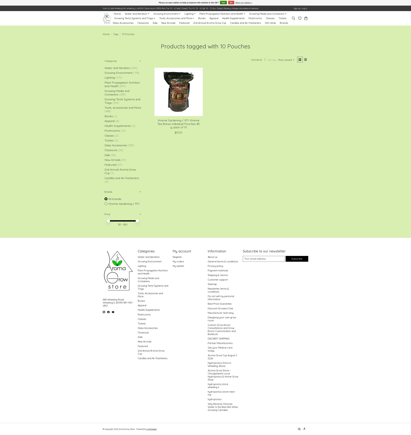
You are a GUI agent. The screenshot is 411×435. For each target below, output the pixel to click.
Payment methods (218, 270)
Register (177, 256)
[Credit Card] (299, 429)
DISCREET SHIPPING (218, 338)
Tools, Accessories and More (123, 107)
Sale (155, 22)
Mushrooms (255, 18)
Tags (115, 34)
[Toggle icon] (293, 18)
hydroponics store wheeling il (218, 386)
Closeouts (143, 22)
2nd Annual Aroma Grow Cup (209, 22)
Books (202, 18)
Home (117, 13)
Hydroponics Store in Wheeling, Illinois (219, 364)
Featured (184, 22)
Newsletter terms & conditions (218, 290)
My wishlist (178, 265)
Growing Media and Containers (117, 92)
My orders (178, 261)
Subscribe (296, 258)
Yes (223, 3)
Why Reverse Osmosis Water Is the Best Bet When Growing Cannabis (223, 407)
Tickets (283, 18)
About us (212, 256)
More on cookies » (244, 3)
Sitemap (212, 284)
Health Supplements (233, 18)
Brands (284, 22)
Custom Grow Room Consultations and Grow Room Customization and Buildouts (222, 329)
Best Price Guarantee (220, 303)
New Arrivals (168, 22)
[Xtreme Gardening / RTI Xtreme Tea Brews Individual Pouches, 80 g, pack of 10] (178, 92)
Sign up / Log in (300, 8)
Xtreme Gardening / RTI (124, 203)
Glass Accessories (123, 22)
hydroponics (215, 399)
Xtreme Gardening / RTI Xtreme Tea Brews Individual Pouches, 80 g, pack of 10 (178, 123)
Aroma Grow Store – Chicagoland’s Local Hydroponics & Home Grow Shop (223, 375)
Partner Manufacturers (220, 343)
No (231, 3)
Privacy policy (215, 265)
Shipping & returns (218, 275)
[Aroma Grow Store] (107, 18)
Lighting (110, 77)
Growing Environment (118, 72)
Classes (270, 18)
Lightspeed (152, 429)
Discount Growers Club (220, 308)
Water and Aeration (117, 68)
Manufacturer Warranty (221, 312)
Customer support (218, 279)
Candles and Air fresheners (245, 22)
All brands (114, 199)
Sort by (272, 59)
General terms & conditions (223, 261)
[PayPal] (304, 429)
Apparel (214, 18)
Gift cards (270, 22)
